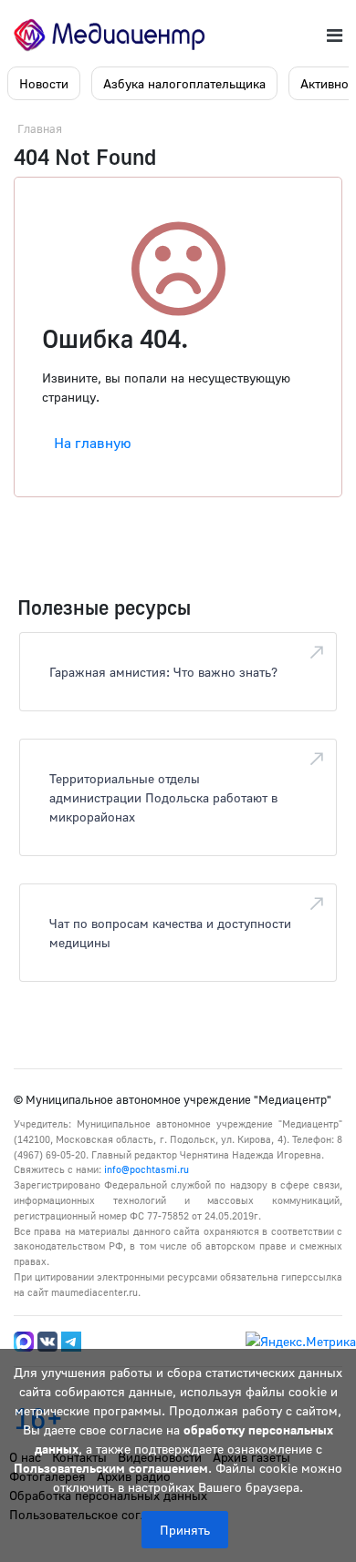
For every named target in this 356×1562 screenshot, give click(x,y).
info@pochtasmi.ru (146, 1169)
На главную (92, 443)
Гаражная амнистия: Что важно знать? (163, 671)
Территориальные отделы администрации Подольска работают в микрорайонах (163, 797)
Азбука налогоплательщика (184, 83)
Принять (185, 1529)
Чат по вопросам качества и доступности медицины (170, 932)
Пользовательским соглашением (111, 1467)
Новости (43, 83)
